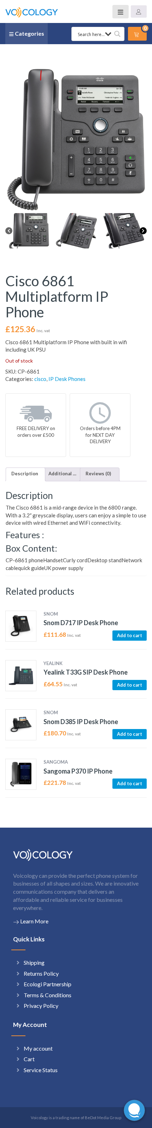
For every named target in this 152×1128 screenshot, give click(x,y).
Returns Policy (41, 973)
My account (38, 1048)
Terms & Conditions (47, 995)
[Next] (143, 230)
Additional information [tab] (62, 473)
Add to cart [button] (129, 635)
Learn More (34, 921)
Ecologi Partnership (47, 984)
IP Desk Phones (67, 379)
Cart (29, 1059)
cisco (40, 379)
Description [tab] (24, 473)
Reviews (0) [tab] (98, 473)
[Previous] (8, 230)
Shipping (34, 962)
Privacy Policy (41, 1005)
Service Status (41, 1070)
